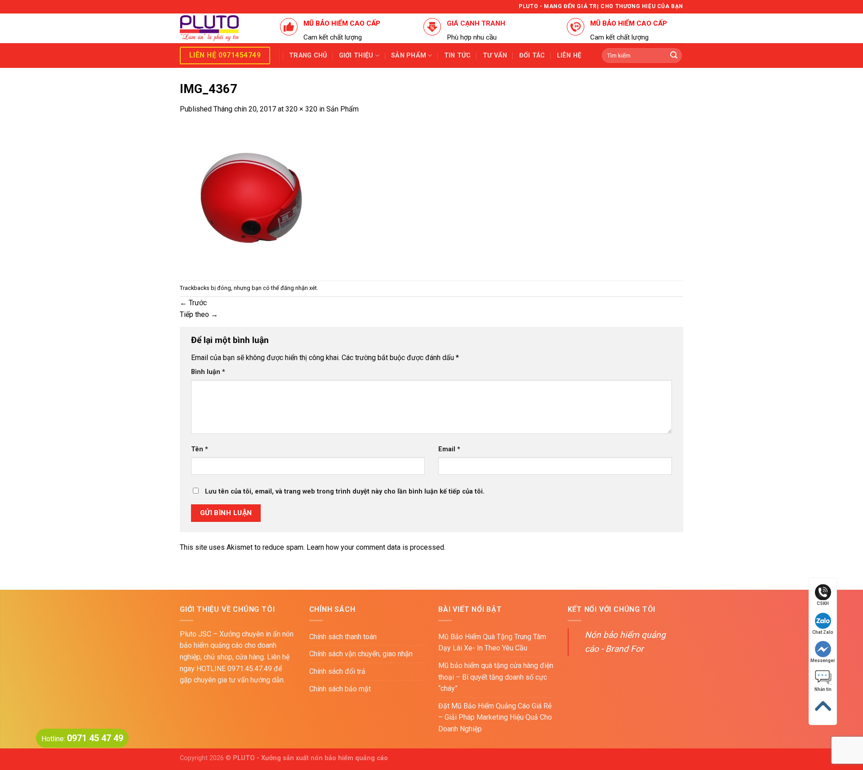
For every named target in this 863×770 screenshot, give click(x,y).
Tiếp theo (199, 314)
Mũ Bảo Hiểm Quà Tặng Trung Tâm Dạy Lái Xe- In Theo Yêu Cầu (492, 642)
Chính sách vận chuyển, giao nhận (361, 654)
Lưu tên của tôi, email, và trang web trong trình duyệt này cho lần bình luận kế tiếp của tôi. (345, 491)
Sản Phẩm (342, 109)
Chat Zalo (822, 632)
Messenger (822, 660)
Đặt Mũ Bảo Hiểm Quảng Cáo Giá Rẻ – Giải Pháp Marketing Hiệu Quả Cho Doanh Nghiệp (495, 717)
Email (449, 449)
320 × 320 (301, 109)
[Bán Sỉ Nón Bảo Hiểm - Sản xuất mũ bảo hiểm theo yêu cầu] (223, 28)
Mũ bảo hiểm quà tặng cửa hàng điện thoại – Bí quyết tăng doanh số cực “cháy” (495, 677)
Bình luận (208, 372)
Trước (193, 302)
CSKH (823, 603)
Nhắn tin (823, 689)
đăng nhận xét (298, 288)
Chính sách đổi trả (337, 671)
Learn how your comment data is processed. (376, 547)
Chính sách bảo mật (340, 689)
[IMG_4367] (252, 197)
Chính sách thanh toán (343, 636)
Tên (199, 449)
